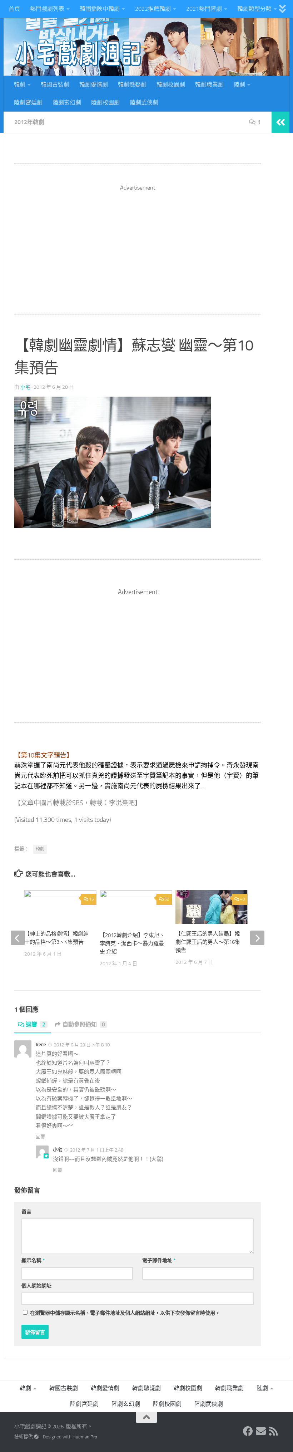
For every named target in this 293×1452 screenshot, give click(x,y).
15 (91, 899)
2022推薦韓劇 (153, 8)
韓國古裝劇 (55, 84)
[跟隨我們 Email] (261, 1431)
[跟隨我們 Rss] (274, 1431)
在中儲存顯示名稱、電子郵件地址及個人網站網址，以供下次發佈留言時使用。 (125, 1313)
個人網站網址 (36, 1286)
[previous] (18, 938)
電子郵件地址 (158, 1260)
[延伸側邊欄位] (280, 122)
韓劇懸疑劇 (132, 84)
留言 (26, 1212)
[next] (257, 938)
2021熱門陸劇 (204, 8)
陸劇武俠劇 (144, 102)
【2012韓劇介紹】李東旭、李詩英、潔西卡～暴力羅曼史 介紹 (132, 943)
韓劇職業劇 (209, 84)
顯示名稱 (33, 1260)
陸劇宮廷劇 (28, 102)
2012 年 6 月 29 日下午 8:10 (82, 1045)
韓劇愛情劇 (93, 84)
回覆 (40, 1136)
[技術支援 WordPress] (36, 1436)
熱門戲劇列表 (47, 8)
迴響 (35, 1024)
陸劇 (239, 84)
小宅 (25, 387)
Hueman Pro (85, 1436)
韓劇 (19, 84)
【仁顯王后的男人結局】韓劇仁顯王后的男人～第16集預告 (207, 942)
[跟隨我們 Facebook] (248, 1431)
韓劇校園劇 (171, 84)
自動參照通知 (84, 1024)
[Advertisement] (138, 242)
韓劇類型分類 (254, 8)
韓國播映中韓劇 (100, 8)
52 (166, 899)
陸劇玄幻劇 (67, 102)
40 (242, 899)
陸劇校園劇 (105, 102)
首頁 (14, 8)
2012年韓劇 (29, 122)
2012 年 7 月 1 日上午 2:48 (96, 1150)
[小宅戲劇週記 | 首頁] (78, 53)
